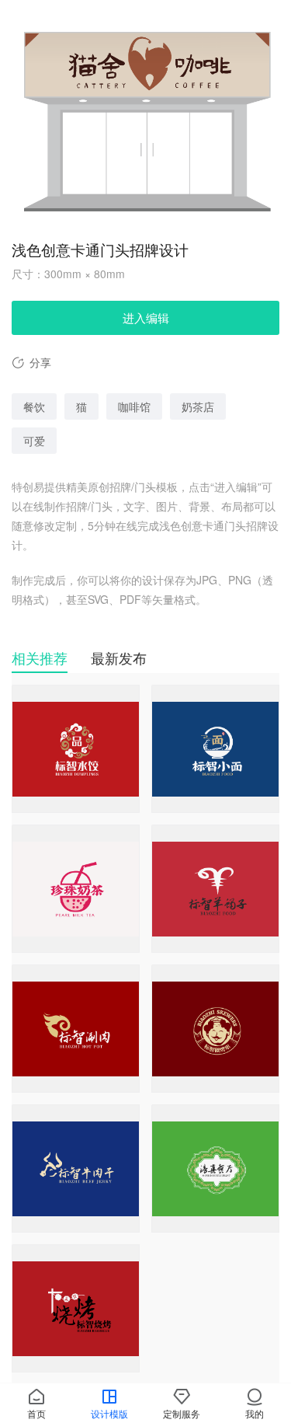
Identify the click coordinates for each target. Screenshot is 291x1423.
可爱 (34, 440)
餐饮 (34, 406)
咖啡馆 (134, 406)
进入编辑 (146, 317)
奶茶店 (198, 406)
